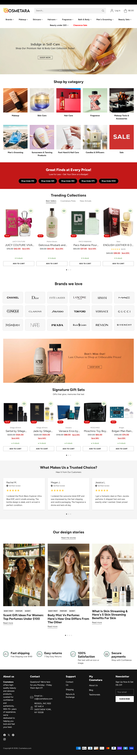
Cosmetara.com (25, 748)
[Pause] (94, 70)
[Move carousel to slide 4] (71, 635)
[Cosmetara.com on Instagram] (4, 740)
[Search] (103, 10)
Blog (91, 690)
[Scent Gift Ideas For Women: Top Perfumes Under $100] (24, 575)
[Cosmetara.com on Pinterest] (13, 735)
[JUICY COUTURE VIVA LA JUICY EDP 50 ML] (18, 222)
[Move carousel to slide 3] (83, 70)
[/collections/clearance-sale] (68, 361)
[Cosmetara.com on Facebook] (4, 735)
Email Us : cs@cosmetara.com (43, 697)
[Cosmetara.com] (16, 11)
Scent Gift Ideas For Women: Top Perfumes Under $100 (23, 616)
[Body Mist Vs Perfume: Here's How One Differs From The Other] (68, 575)
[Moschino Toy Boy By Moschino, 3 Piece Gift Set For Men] (95, 412)
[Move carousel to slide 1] (50, 70)
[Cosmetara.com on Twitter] (8, 735)
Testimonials (94, 694)
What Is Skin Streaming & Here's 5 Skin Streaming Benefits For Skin (110, 614)
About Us (93, 685)
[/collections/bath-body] (68, 51)
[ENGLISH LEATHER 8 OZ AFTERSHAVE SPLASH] (118, 222)
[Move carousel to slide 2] (66, 70)
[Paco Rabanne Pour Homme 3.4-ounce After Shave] (85, 222)
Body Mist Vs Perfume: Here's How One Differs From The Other (68, 618)
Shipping (70, 689)
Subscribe (124, 699)
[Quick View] (30, 210)
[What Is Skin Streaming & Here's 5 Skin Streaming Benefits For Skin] (113, 575)
